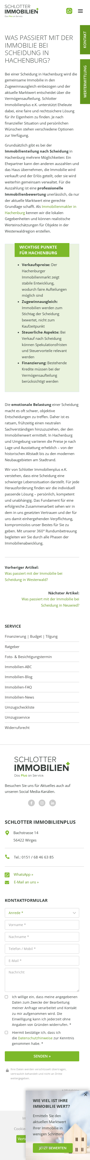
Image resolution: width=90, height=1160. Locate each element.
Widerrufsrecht (17, 728)
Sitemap (45, 1147)
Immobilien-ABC (18, 667)
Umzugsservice (17, 717)
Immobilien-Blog (18, 677)
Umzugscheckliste (19, 707)
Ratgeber (12, 647)
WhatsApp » (23, 874)
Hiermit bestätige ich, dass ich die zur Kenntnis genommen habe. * (43, 1038)
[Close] (86, 1095)
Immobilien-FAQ (18, 687)
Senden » (42, 1056)
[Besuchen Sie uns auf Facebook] (31, 803)
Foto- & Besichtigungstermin (28, 657)
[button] (85, 39)
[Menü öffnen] (80, 11)
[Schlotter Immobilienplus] (21, 11)
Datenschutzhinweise (35, 1038)
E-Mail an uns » (26, 882)
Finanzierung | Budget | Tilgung (31, 636)
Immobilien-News (19, 697)
